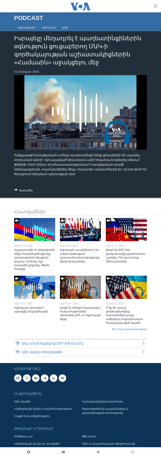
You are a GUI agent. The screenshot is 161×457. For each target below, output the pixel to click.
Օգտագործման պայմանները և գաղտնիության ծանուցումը (105, 411)
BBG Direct (89, 436)
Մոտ (65, 27)
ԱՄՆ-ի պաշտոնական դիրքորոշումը (108, 443)
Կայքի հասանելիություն (31, 416)
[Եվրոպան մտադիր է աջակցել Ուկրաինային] (34, 287)
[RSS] (53, 378)
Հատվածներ (26, 27)
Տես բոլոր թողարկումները (129, 329)
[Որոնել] (132, 452)
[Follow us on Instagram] (26, 378)
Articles (49, 27)
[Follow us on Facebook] (18, 378)
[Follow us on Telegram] (44, 378)
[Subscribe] (62, 378)
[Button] (23, 191)
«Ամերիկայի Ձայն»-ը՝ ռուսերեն (36, 443)
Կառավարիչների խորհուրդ (102, 401)
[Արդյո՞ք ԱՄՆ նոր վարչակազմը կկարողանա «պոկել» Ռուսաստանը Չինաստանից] (126, 229)
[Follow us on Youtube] (35, 378)
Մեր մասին (22, 401)
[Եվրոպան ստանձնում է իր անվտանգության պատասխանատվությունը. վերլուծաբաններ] (80, 229)
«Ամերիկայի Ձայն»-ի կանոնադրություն (43, 408)
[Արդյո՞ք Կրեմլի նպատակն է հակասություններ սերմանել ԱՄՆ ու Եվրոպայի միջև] (80, 287)
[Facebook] (29, 452)
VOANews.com (23, 436)
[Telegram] (98, 452)
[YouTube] (63, 452)
